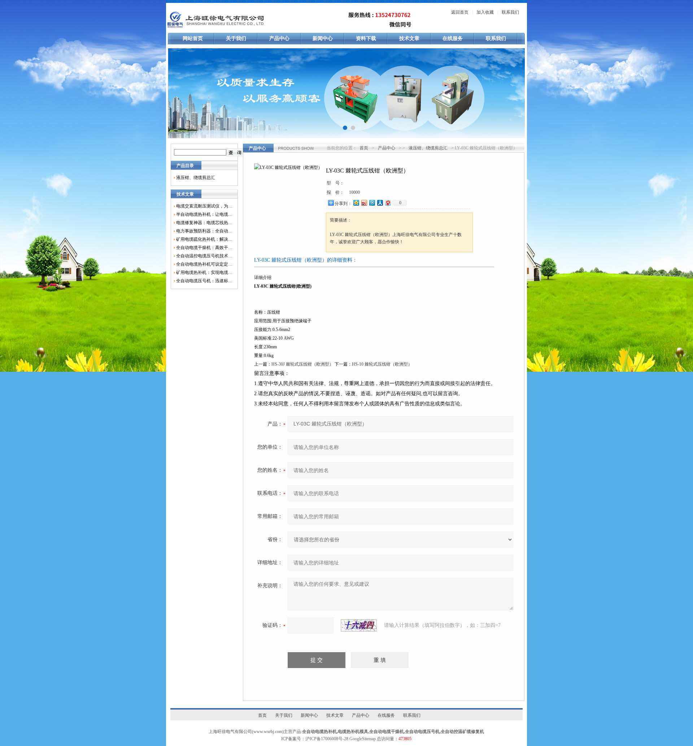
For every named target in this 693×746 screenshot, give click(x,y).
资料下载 (366, 38)
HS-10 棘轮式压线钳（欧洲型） (382, 364)
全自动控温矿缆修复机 (462, 731)
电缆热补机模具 (353, 731)
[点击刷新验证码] (359, 625)
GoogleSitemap (362, 738)
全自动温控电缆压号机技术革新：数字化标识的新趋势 (204, 255)
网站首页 (193, 38)
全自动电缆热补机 (319, 731)
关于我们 (236, 38)
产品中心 (279, 38)
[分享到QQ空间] (356, 202)
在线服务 (453, 38)
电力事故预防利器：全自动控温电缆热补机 (204, 231)
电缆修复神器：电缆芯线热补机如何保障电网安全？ (204, 222)
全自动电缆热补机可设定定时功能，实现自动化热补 (204, 264)
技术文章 (409, 38)
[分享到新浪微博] (364, 202)
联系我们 (510, 12)
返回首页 (459, 12)
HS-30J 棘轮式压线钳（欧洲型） (302, 364)
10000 (354, 192)
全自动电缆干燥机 (386, 731)
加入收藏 (485, 12)
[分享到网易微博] (388, 202)
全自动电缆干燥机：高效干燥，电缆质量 (204, 247)
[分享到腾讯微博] (372, 202)
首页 (363, 147)
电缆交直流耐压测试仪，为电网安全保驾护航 (204, 206)
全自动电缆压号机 (422, 731)
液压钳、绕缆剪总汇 (195, 177)
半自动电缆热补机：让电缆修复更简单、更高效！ (204, 214)
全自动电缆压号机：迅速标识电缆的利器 (204, 280)
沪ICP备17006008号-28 (326, 738)
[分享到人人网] (380, 202)
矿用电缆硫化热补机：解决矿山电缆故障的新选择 (204, 239)
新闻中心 (323, 38)
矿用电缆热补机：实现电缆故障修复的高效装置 (204, 272)
